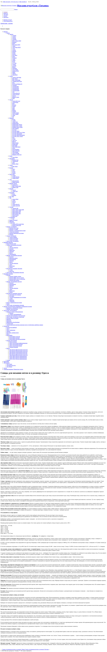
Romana (14, 195)
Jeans (13, 107)
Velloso (14, 73)
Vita (10, 198)
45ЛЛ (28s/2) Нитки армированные (18, 356)
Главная (5, 12)
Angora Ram (15, 102)
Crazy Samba (15, 114)
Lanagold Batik (15, 90)
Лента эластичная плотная (15, 344)
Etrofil (10, 156)
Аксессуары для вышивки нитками (15, 305)
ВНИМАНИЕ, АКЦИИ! (7, 23)
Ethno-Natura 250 (16, 212)
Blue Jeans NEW (16, 44)
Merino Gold (15, 187)
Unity (13, 203)
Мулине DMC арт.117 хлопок (16, 277)
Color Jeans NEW (16, 47)
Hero (13, 137)
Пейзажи (11, 251)
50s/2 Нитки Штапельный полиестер (18, 355)
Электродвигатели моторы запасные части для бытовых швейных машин (24, 324)
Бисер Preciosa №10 (11, 243)
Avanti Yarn (12, 222)
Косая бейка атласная (14, 336)
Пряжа (8, 33)
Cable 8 (14, 190)
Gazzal (11, 165)
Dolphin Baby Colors (17, 126)
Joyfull (13, 139)
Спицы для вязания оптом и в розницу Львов (13, 649)
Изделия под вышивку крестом (14, 293)
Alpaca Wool (15, 199)
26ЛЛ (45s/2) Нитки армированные (18, 358)
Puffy (13, 98)
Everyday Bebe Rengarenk (18, 135)
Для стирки (9, 364)
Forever (14, 95)
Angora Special (15, 94)
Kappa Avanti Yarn (16, 225)
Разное (11, 267)
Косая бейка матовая (14, 338)
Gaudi (13, 59)
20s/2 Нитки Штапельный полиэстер (18, 349)
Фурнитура (6, 326)
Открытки (11, 301)
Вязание (5, 31)
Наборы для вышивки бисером (14, 255)
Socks (13, 148)
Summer (14, 111)
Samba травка (15, 112)
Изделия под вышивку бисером (14, 268)
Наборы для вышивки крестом (14, 281)
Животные (12, 250)
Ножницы (8, 321)
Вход (11, 21)
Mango (14, 67)
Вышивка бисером (8, 242)
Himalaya (11, 118)
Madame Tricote (13, 183)
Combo (14, 120)
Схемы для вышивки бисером (13, 245)
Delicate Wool (15, 180)
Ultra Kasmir (15, 152)
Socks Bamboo (15, 149)
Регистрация (6, 21)
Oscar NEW (15, 69)
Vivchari (11, 207)
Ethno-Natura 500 (16, 213)
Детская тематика (13, 247)
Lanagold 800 (15, 86)
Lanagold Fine (15, 88)
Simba (13, 72)
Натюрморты (12, 254)
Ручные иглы (9, 323)
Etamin (14, 54)
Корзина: (7, 19)
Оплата (5, 16)
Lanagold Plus (15, 89)
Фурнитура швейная (11, 327)
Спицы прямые (13, 237)
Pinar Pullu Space (16, 146)
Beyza (13, 119)
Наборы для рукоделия (12, 309)
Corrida (14, 50)
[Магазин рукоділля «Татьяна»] (9, 5)
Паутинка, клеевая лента (12, 332)
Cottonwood (15, 161)
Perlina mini (15, 144)
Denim (13, 52)
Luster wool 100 (16, 205)
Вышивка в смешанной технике (14, 307)
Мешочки (11, 300)
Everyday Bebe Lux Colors (18, 132)
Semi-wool (14, 216)
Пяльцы (11, 313)
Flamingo (14, 57)
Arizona (14, 38)
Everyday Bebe (15, 131)
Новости (5, 13)
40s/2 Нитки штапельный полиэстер (18, 353)
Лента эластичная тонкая (15, 345)
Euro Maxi (14, 55)
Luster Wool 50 (15, 204)
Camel (13, 46)
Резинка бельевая (13, 347)
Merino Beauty (15, 182)
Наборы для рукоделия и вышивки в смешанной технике (17, 306)
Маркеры (8, 319)
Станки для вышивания (15, 314)
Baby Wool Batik (16, 80)
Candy (13, 200)
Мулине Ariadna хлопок (15, 276)
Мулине (8, 275)
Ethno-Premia (15, 215)
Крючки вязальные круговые (16, 233)
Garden (14, 175)
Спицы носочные (13, 238)
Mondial (11, 188)
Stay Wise (11, 196)
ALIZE (11, 76)
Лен (13, 218)
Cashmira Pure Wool (17, 81)
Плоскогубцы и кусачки (12, 318)
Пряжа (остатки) (13, 220)
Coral (13, 48)
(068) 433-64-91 (6, 1)
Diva (13, 82)
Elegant (14, 201)
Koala (13, 61)
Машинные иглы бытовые (13, 322)
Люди (10, 246)
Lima (13, 162)
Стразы (8, 360)
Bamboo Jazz (15, 160)
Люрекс (8, 331)
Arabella (14, 35)
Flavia (13, 194)
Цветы (11, 252)
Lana (10, 179)
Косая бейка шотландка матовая (17, 339)
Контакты (5, 17)
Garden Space (15, 178)
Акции (5, 368)
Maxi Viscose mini (16, 186)
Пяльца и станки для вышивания (14, 311)
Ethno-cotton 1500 (16, 211)
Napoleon (14, 68)
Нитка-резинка (13, 341)
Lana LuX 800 (15, 153)
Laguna (14, 64)
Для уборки (9, 366)
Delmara (14, 51)
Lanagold (14, 85)
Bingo (13, 43)
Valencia (11, 34)
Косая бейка (9, 335)
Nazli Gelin (12, 174)
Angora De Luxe (16, 101)
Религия (11, 249)
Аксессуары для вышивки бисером (15, 272)
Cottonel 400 (15, 208)
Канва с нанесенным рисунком (14, 302)
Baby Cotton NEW (16, 40)
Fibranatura (12, 158)
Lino (13, 91)
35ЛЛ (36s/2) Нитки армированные (18, 357)
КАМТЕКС (12, 217)
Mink (13, 109)
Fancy (13, 169)
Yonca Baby (15, 157)
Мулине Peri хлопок (14, 280)
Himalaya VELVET (17, 154)
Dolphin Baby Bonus (17, 124)
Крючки (11, 234)
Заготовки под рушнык (15, 294)
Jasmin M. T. (15, 184)
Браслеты (11, 271)
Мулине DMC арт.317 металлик (17, 279)
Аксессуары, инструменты (10, 310)
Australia (14, 39)
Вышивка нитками (8, 273)
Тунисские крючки (14, 232)
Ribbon (14, 110)
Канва (7, 304)
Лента (7, 328)
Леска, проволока (10, 330)
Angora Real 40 (16, 93)
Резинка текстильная (11, 340)
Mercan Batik (15, 143)
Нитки (8, 348)
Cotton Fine (15, 122)
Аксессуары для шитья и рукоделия (15, 317)
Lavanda (14, 65)
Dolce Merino (15, 128)
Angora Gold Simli (16, 77)
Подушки (11, 296)
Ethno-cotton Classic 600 (18, 209)
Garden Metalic (15, 177)
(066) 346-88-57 (23, 1)
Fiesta (13, 56)
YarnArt (11, 99)
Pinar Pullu (14, 145)
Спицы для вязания (11, 235)
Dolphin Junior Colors (17, 127)
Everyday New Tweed (17, 136)
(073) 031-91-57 (15, 1)
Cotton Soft (15, 191)
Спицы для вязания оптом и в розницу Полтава (37, 649)
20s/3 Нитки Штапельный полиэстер (18, 351)
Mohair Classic (15, 97)
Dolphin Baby (15, 123)
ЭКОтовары (6, 362)
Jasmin (13, 60)
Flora (13, 170)
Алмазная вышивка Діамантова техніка (13, 369)
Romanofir (11, 192)
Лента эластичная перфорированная (18, 343)
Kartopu (11, 167)
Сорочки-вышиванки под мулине (17, 297)
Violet (13, 115)
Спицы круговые (13, 239)
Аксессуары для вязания (12, 241)
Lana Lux (14, 140)
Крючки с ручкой (13, 229)
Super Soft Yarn (16, 150)
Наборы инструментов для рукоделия (15, 315)
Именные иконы (13, 258)
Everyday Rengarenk (17, 133)
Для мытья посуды (11, 365)
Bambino (14, 42)
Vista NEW (15, 74)
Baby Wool (14, 78)
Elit (13, 116)
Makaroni (11, 221)
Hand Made (6, 361)
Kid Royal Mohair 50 (17, 84)
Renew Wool (15, 163)
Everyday (14, 129)
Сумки (11, 269)
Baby (13, 103)
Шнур (7, 334)
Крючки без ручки (13, 228)
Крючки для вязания (11, 226)
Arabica (14, 37)
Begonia (14, 105)
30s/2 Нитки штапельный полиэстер (18, 352)
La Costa (14, 63)
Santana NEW (15, 71)
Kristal (13, 171)
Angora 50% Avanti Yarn (18, 224)
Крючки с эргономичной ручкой (17, 230)
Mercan (14, 141)
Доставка (5, 14)
